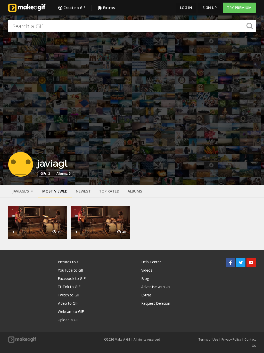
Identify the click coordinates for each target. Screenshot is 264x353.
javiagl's (21, 191)
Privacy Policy (231, 339)
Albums (135, 191)
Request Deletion (155, 303)
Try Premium (239, 7)
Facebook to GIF (72, 278)
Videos (146, 270)
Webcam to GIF (71, 311)
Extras (109, 7)
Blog (145, 278)
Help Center (151, 261)
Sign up (209, 7)
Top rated (109, 191)
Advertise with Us (155, 286)
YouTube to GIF (71, 270)
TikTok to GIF (69, 286)
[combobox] (132, 26)
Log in (186, 7)
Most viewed (55, 191)
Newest (83, 191)
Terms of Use (208, 339)
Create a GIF (74, 7)
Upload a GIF (68, 319)
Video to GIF (68, 303)
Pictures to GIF (70, 261)
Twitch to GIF (69, 295)
